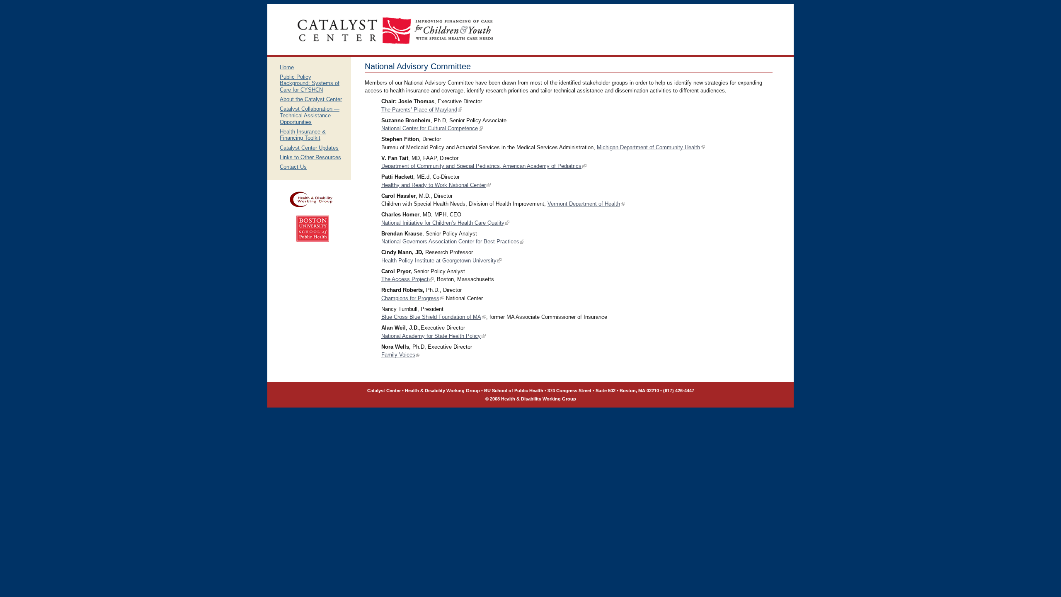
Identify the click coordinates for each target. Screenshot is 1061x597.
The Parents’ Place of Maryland (419, 110)
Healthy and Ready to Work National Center (433, 185)
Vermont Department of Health (583, 204)
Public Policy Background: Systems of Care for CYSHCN (309, 83)
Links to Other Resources (310, 157)
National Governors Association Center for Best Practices (450, 241)
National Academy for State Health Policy (431, 336)
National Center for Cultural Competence (429, 128)
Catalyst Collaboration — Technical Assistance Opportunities (309, 115)
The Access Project (405, 279)
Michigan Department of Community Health (648, 147)
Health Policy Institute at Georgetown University (439, 260)
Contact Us (293, 167)
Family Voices (398, 355)
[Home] (395, 53)
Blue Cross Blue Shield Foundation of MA (431, 317)
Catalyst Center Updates (309, 148)
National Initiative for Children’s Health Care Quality (442, 223)
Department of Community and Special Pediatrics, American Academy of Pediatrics (481, 166)
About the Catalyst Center (311, 99)
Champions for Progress (410, 298)
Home (287, 67)
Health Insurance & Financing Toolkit (303, 135)
